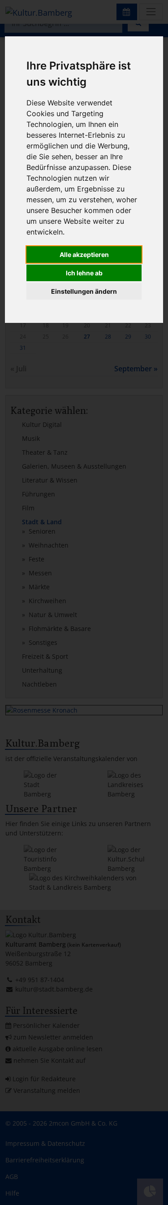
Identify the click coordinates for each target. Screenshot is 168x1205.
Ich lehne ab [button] (84, 273)
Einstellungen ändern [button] (84, 291)
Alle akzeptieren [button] (84, 254)
